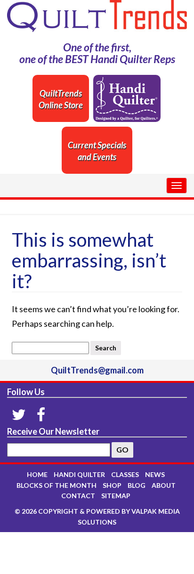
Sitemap (115, 496)
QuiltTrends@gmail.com (97, 370)
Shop (112, 485)
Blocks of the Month (56, 485)
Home (37, 474)
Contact (78, 496)
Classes (125, 474)
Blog (137, 485)
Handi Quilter (79, 474)
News (155, 474)
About (164, 485)
